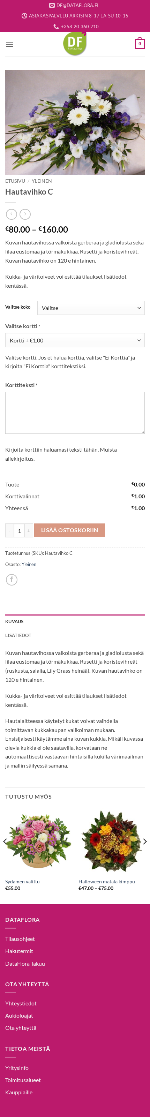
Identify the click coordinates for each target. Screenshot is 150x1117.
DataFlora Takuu (25, 963)
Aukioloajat (19, 1015)
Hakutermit (19, 951)
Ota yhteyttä (20, 1027)
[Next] (144, 855)
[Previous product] (25, 214)
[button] (9, 44)
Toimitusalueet (23, 1080)
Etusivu (15, 181)
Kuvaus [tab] (14, 621)
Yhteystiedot (21, 1003)
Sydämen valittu (22, 881)
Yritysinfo (17, 1067)
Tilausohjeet (20, 938)
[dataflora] (75, 44)
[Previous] (5, 855)
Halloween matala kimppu (106, 881)
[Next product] (11, 214)
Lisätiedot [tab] (18, 635)
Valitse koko (17, 307)
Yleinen (42, 181)
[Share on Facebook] (11, 580)
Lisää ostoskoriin (69, 530)
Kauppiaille (18, 1092)
